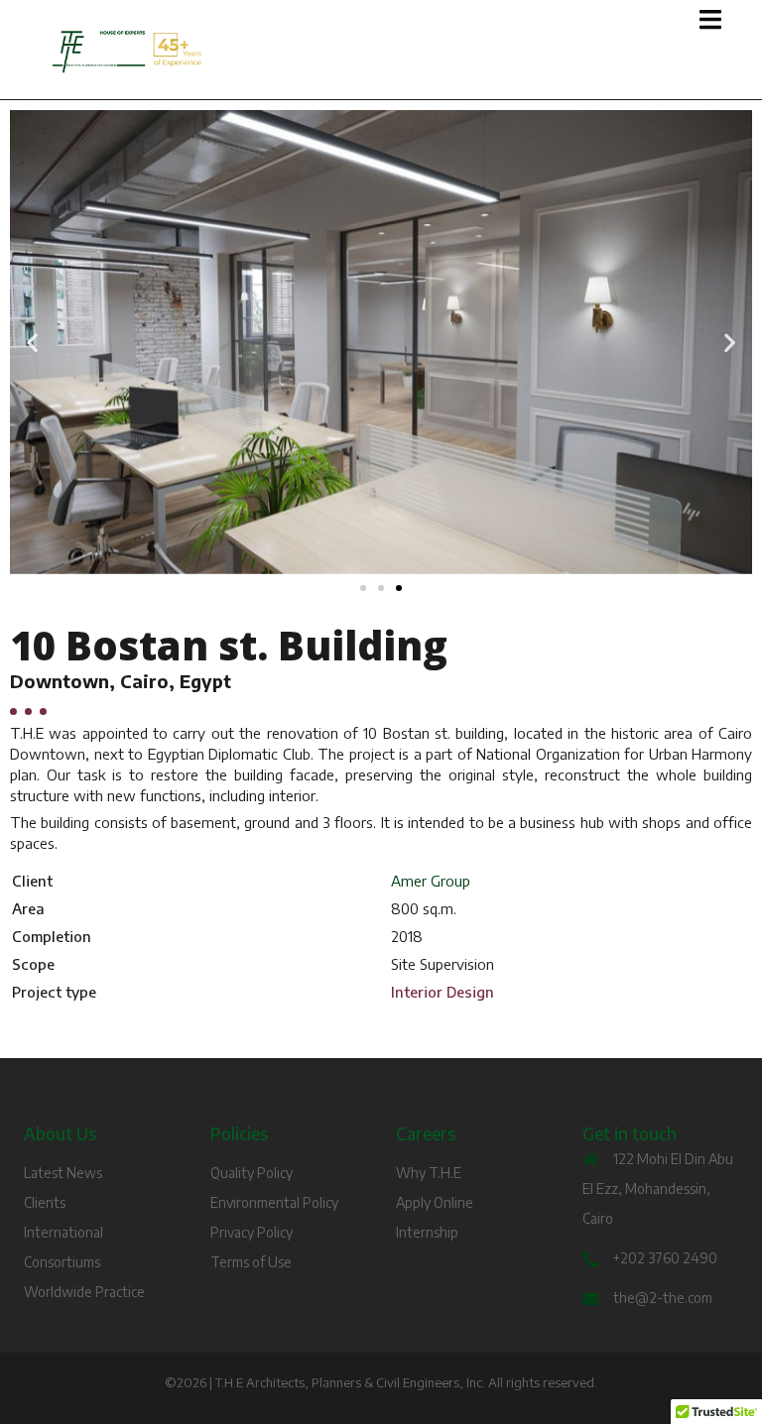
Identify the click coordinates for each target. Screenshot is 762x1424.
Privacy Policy (251, 1232)
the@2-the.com (662, 1297)
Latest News (63, 1172)
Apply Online (434, 1202)
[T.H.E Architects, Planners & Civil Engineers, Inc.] (266, 52)
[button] (32, 341)
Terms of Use (251, 1261)
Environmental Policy (274, 1202)
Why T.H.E (428, 1172)
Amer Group (430, 881)
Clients (44, 1202)
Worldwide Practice (84, 1291)
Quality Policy (251, 1172)
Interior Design (442, 992)
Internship (427, 1232)
